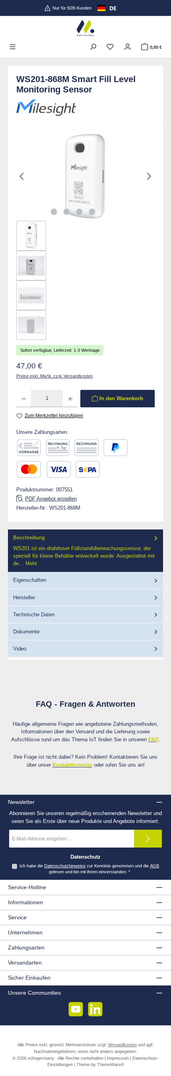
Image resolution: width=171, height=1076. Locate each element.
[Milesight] (85, 108)
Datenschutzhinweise (65, 865)
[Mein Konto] (127, 47)
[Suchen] (93, 47)
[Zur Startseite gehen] (85, 28)
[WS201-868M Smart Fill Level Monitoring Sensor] (85, 176)
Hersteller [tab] (24, 597)
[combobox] (106, 8)
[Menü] (12, 47)
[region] (85, 236)
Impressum (118, 1058)
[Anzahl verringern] (23, 398)
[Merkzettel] (110, 47)
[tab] (85, 550)
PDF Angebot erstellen (51, 499)
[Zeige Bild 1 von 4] (54, 212)
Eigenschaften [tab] (29, 580)
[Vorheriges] (22, 176)
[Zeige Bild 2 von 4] (66, 212)
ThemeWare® (110, 1064)
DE (113, 8)
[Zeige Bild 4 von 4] (92, 212)
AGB (154, 865)
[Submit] (148, 839)
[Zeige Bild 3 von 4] (79, 212)
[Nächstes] (149, 176)
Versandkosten (122, 1044)
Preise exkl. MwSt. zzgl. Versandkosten (54, 376)
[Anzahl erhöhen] (70, 398)
